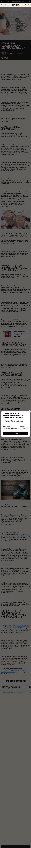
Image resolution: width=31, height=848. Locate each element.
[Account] (26, 5)
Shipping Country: (6, 426)
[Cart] (29, 5)
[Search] (5, 5)
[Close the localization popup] (29, 411)
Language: (22, 426)
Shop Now (15, 433)
